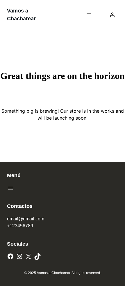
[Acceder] (112, 15)
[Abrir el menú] (88, 14)
